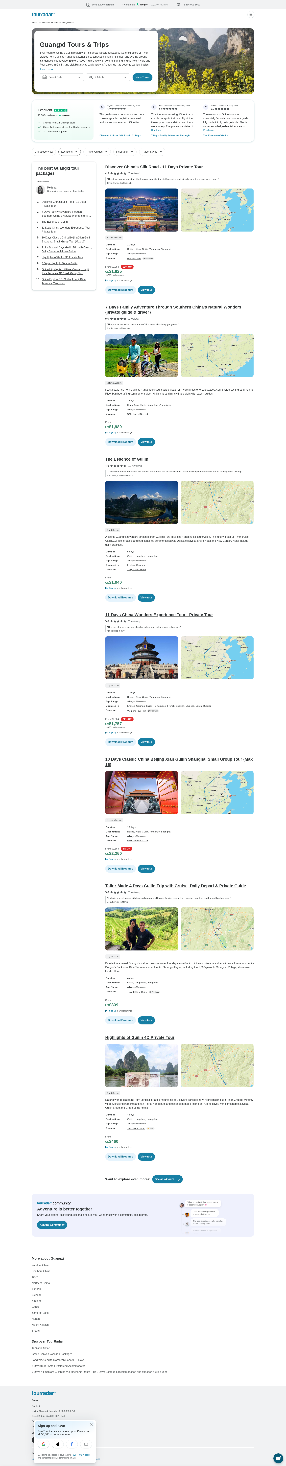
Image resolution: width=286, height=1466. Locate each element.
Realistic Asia (134, 258)
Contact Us (37, 1406)
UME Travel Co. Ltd (137, 414)
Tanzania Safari (41, 1348)
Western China (40, 1265)
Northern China (41, 1283)
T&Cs (74, 1455)
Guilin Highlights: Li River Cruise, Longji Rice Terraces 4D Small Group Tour (65, 271)
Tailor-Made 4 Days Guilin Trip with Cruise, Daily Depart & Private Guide (67, 249)
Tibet (35, 1277)
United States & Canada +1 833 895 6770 (53, 1411)
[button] (179, 280)
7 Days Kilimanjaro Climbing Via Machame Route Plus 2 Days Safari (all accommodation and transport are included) (100, 1372)
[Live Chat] (278, 1458)
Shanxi (36, 1330)
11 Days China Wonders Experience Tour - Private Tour (67, 229)
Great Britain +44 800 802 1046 (48, 1416)
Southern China (41, 1271)
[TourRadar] (43, 14)
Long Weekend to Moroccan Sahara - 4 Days (58, 1360)
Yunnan (36, 1289)
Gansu (36, 1306)
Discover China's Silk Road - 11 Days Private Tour (120, 135)
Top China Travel (136, 1128)
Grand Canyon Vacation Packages (52, 1354)
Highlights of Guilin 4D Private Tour (62, 257)
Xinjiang (37, 1301)
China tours (54, 23)
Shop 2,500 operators (103, 4)
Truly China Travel (136, 569)
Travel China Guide (137, 992)
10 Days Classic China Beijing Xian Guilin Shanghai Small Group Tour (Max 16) (66, 239)
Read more (46, 69)
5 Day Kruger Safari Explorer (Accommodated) (59, 1366)
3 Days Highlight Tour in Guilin (59, 263)
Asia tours (43, 23)
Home (34, 23)
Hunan (36, 1318)
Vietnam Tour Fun (136, 710)
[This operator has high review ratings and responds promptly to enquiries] (150, 1128)
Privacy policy (84, 1455)
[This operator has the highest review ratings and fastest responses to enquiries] (148, 258)
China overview (44, 151)
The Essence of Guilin (215, 135)
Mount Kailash (40, 1324)
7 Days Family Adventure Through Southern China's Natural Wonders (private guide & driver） (170, 135)
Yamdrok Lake (40, 1312)
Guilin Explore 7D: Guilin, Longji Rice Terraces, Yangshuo (64, 281)
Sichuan (37, 1295)
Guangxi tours (67, 23)
